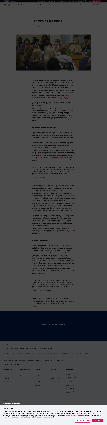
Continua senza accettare (11, 404)
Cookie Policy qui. (77, 415)
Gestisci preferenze (82, 421)
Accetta (97, 421)
